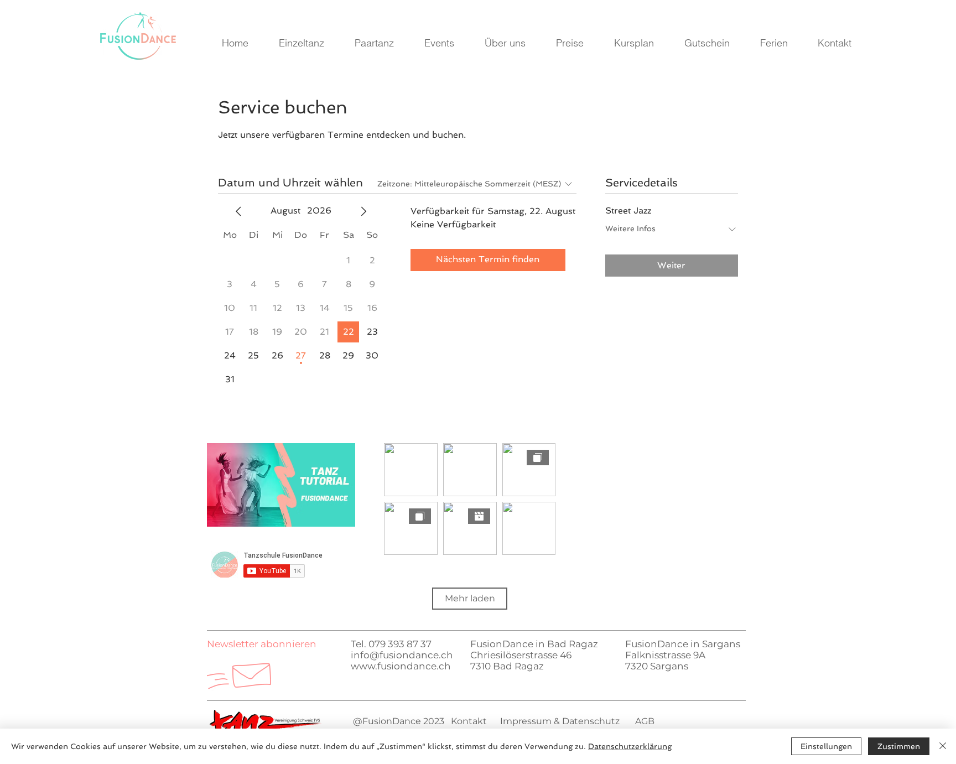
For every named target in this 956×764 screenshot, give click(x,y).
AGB (644, 721)
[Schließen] (942, 746)
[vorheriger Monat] (238, 211)
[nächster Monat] (363, 211)
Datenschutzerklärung (630, 746)
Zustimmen (898, 746)
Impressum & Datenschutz (559, 721)
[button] (261, 643)
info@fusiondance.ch (402, 655)
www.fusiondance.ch (401, 666)
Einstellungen (826, 746)
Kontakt (469, 721)
